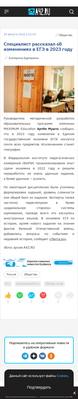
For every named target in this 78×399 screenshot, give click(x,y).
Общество (30, 274)
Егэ (7, 284)
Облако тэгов (54, 284)
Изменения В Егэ (27, 284)
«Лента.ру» (57, 239)
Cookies (62, 376)
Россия (11, 274)
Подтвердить (39, 387)
